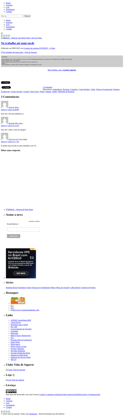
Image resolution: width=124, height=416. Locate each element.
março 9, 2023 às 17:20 (10, 142)
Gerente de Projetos (88, 288)
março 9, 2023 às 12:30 (10, 126)
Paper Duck (15, 342)
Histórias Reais (11, 288)
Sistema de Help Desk (19, 355)
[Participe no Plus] (7, 412)
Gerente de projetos (31, 48)
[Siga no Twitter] (7, 36)
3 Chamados (47, 87)
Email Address (13, 224)
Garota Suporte (16, 92)
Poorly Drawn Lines (18, 346)
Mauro (53, 288)
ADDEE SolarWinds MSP (21, 320)
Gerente (26, 92)
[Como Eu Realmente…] (25, 310)
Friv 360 (14, 327)
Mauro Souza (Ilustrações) (21, 336)
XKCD (13, 359)
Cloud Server (16, 322)
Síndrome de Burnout (66, 92)
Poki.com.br (15, 344)
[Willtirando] (12, 306)
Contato (9, 12)
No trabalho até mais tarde (17, 43)
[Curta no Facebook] (4, 36)
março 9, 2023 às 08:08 (10, 110)
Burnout (66, 89)
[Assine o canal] (9, 36)
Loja (7, 7)
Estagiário (21, 288)
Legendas (14, 331)
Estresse (116, 89)
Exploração (5, 92)
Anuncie (9, 5)
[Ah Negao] (12, 308)
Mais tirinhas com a (62, 70)
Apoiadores (10, 9)
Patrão (42, 92)
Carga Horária (84, 89)
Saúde (54, 92)
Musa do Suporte (62, 288)
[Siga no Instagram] (9, 412)
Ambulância (57, 89)
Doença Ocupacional (104, 89)
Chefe (93, 89)
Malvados (14, 333)
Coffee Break (75, 288)
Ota (12, 338)
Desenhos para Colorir (19, 325)
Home (8, 3)
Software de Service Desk (21, 357)
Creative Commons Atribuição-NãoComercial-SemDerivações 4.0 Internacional (69, 394)
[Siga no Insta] (2, 36)
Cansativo (74, 89)
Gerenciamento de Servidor (21, 329)
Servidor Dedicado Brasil (20, 353)
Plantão (48, 92)
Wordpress (33, 414)
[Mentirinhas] (18, 303)
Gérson (28, 288)
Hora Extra (34, 92)
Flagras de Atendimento (41, 288)
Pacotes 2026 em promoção (21, 340)
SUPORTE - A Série (47, 48)
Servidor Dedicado (18, 351)
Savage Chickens (17, 349)
